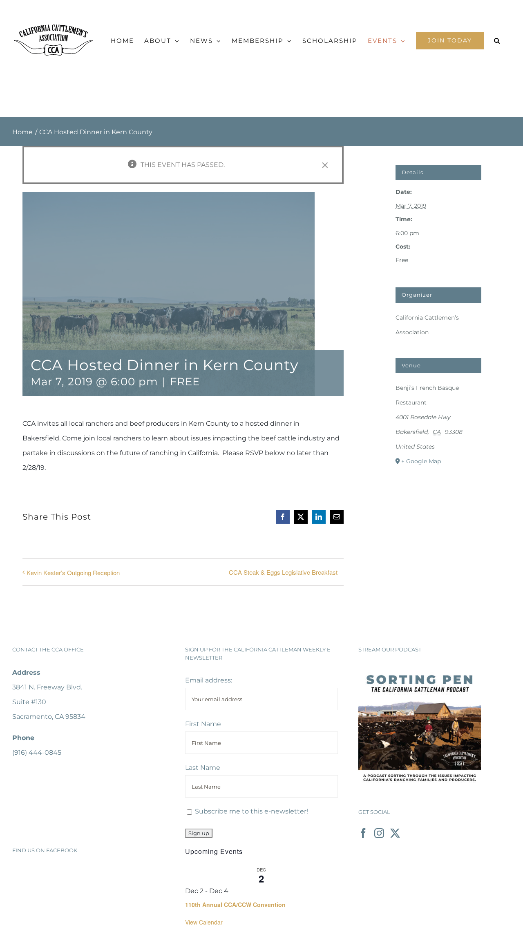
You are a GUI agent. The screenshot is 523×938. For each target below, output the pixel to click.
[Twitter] (395, 833)
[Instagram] (379, 833)
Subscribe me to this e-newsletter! (250, 811)
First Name (203, 724)
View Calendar (204, 922)
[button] (497, 40)
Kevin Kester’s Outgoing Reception (73, 572)
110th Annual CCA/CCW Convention (235, 904)
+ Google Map (421, 461)
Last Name (202, 767)
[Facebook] (363, 833)
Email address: (208, 680)
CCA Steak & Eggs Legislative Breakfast (283, 572)
